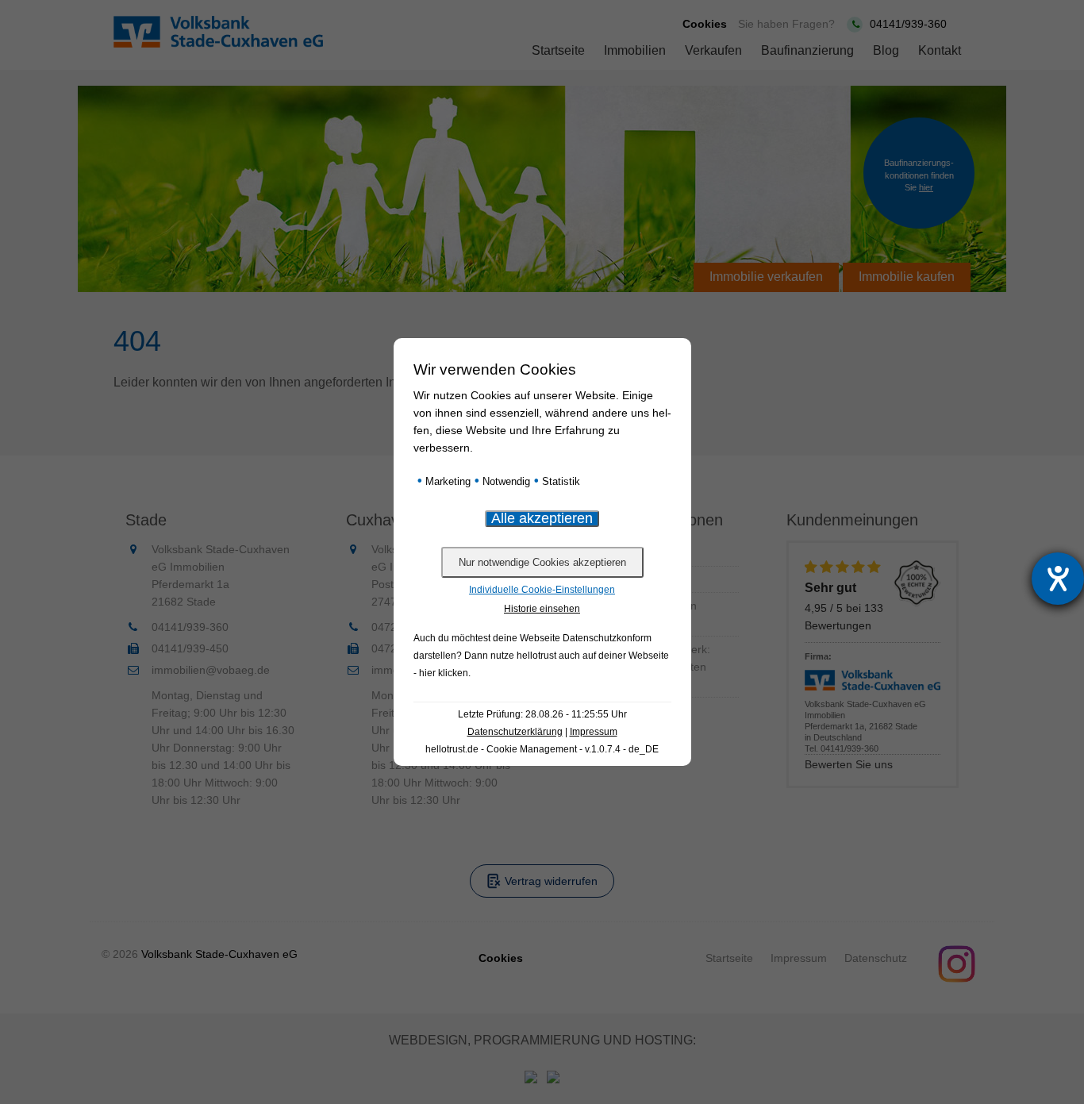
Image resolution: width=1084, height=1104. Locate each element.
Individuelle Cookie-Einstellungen (542, 589)
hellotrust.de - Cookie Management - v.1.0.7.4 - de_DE (542, 749)
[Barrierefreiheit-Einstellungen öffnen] (1058, 578)
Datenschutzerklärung (515, 731)
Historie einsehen (542, 608)
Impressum (593, 731)
